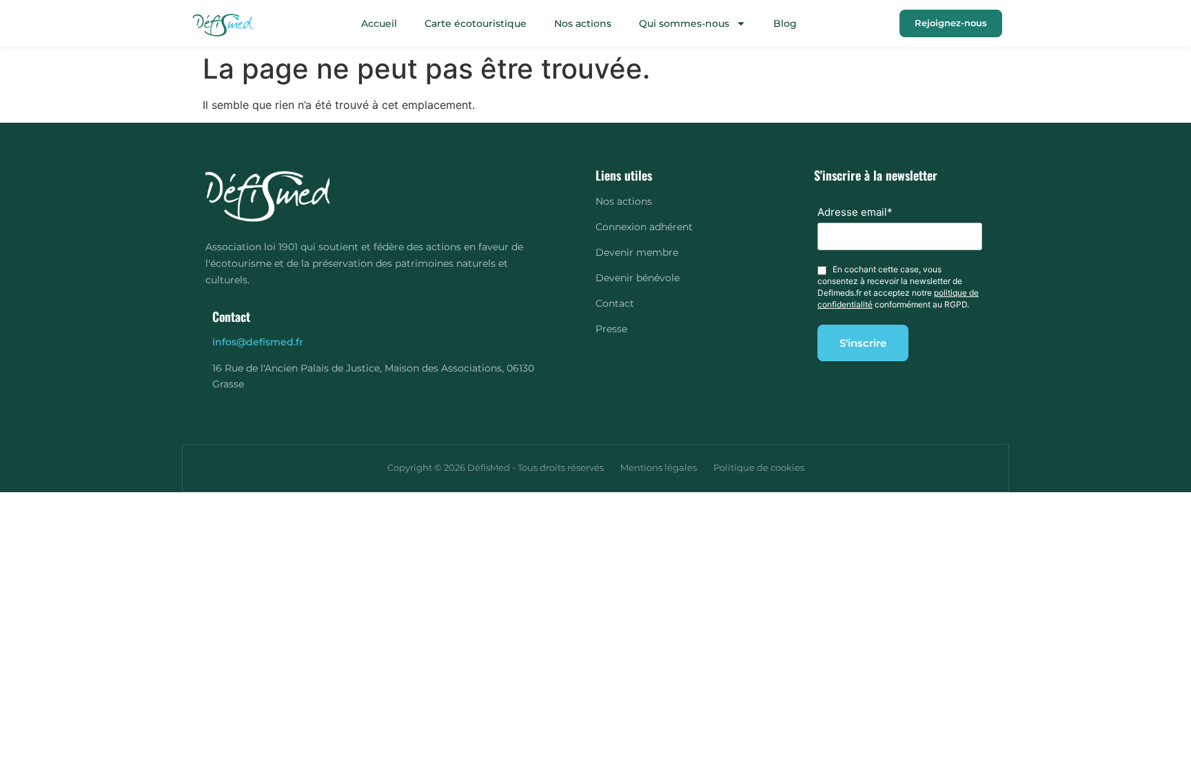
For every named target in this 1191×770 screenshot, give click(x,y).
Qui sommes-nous (684, 23)
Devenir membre (637, 252)
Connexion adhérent (644, 227)
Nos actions (582, 23)
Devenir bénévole (638, 278)
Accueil (379, 23)
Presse (611, 329)
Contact (615, 303)
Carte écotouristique (476, 23)
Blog (785, 23)
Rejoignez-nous (951, 22)
